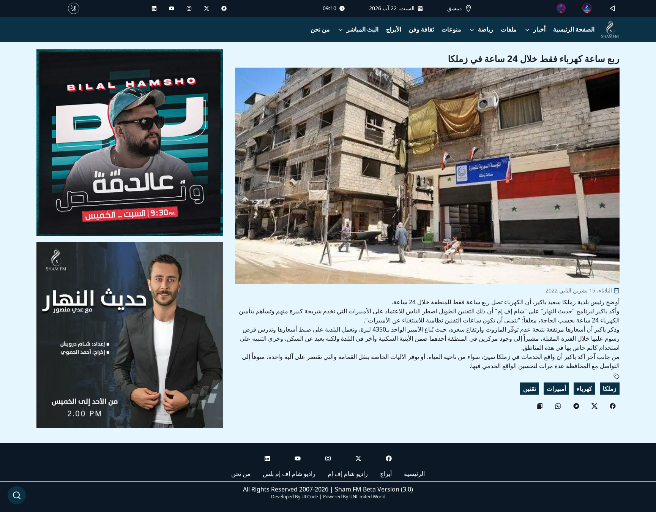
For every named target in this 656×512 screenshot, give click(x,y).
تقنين (529, 388)
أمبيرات (556, 388)
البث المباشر (362, 29)
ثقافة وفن (421, 29)
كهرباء (584, 388)
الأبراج (393, 29)
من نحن (320, 29)
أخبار (539, 29)
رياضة (485, 29)
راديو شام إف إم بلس (289, 473)
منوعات (451, 29)
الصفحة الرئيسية (573, 29)
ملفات (509, 29)
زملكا (610, 388)
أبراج (386, 473)
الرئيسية (414, 473)
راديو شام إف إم (348, 473)
